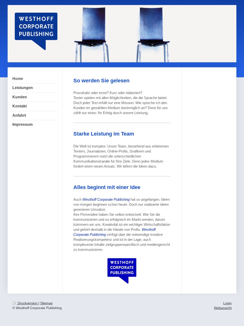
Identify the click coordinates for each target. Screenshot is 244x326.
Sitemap (46, 303)
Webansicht (223, 308)
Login (227, 303)
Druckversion (27, 303)
